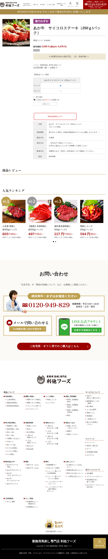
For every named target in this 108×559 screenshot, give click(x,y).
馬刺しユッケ (52, 399)
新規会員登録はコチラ (55, 116)
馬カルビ (30, 446)
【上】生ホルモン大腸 (52, 443)
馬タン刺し (11, 432)
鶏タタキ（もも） (33, 465)
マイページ (70, 6)
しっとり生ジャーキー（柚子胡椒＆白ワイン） (55, 489)
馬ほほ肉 (30, 449)
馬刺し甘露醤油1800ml (72, 411)
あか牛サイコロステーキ (13, 479)
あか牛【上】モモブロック (14, 474)
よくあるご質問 (51, 4)
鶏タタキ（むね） (33, 468)
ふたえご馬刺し (12, 451)
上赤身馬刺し (11, 399)
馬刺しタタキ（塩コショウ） (72, 427)
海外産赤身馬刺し (13, 406)
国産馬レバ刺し (12, 426)
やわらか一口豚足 (53, 468)
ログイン (47, 100)
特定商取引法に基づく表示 (92, 481)
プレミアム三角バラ (34, 406)
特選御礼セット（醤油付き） (32, 503)
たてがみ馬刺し (12, 448)
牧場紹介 (90, 416)
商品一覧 (35, 4)
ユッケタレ (51, 403)
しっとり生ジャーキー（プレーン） (55, 483)
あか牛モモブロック (14, 470)
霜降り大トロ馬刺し (34, 403)
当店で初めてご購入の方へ (94, 397)
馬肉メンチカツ (72, 434)
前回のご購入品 (92, 446)
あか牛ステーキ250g (12, 466)
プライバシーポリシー (94, 476)
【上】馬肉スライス (31, 442)
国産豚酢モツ (52, 465)
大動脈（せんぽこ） (14, 438)
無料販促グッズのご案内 (61, 4)
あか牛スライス (12, 484)
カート (77, 6)
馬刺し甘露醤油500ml (72, 406)
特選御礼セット (32, 507)
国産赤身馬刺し (12, 403)
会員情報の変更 (92, 452)
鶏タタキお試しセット (75, 473)
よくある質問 (91, 409)
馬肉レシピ (90, 413)
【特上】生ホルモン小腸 (52, 427)
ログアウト (90, 455)
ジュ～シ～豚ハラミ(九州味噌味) (54, 472)
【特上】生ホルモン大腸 (52, 437)
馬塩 (68, 415)
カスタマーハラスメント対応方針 (95, 486)
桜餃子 (69, 431)
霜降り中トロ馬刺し (34, 399)
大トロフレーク (32, 409)
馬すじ (29, 429)
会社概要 (90, 473)
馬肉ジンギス (31, 426)
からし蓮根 (11, 501)
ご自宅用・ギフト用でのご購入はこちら (54, 346)
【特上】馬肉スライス (31, 436)
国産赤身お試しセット (75, 470)
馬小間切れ (31, 432)
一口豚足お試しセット (75, 476)
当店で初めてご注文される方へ (26, 4)
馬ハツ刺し (11, 435)
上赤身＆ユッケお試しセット (75, 466)
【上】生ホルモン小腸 (52, 432)
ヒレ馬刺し (11, 454)
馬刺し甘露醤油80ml (72, 401)
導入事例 (42, 4)
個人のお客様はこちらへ (92, 423)
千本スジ (10, 442)
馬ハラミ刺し (11, 445)
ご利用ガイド (91, 419)
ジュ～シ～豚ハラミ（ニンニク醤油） (54, 477)
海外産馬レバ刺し (13, 429)
